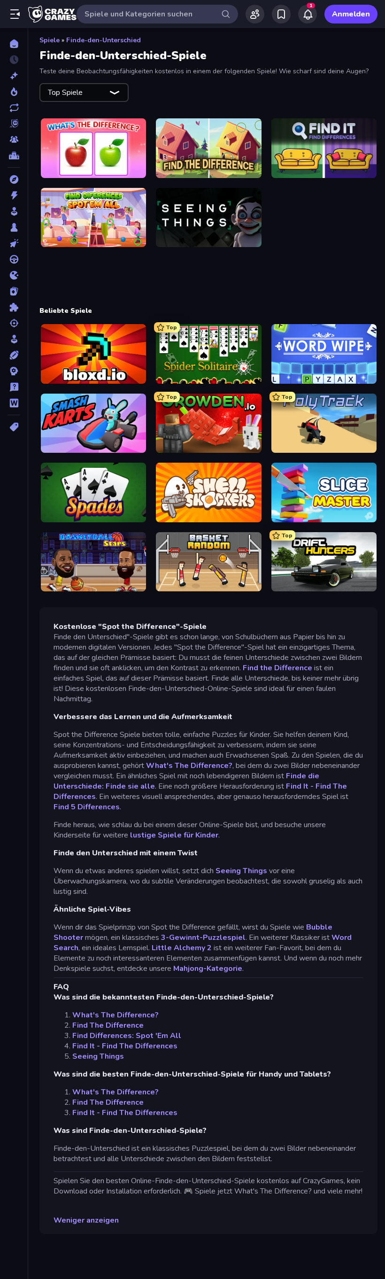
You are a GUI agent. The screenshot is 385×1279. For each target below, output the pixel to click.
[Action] (14, 195)
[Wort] (14, 403)
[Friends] (255, 14)
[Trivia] (14, 387)
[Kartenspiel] (14, 291)
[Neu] (14, 76)
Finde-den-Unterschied (103, 40)
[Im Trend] (14, 92)
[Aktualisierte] (14, 108)
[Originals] (14, 124)
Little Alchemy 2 (181, 948)
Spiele (49, 40)
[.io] (14, 275)
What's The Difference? (189, 765)
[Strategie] (14, 371)
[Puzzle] (14, 307)
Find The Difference (108, 1025)
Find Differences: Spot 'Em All (126, 1036)
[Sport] (14, 355)
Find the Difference (277, 668)
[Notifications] (307, 14)
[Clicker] (14, 243)
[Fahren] (14, 259)
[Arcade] (14, 211)
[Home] (14, 44)
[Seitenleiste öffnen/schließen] (15, 14)
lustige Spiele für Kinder (174, 835)
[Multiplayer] (14, 139)
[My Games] (281, 14)
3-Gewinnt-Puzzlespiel (203, 937)
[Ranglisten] (14, 155)
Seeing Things (241, 871)
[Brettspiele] (14, 227)
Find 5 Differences (87, 807)
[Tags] (14, 427)
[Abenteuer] (14, 179)
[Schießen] (14, 323)
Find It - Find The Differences (124, 1046)
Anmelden (351, 14)
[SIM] (14, 339)
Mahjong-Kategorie (207, 968)
